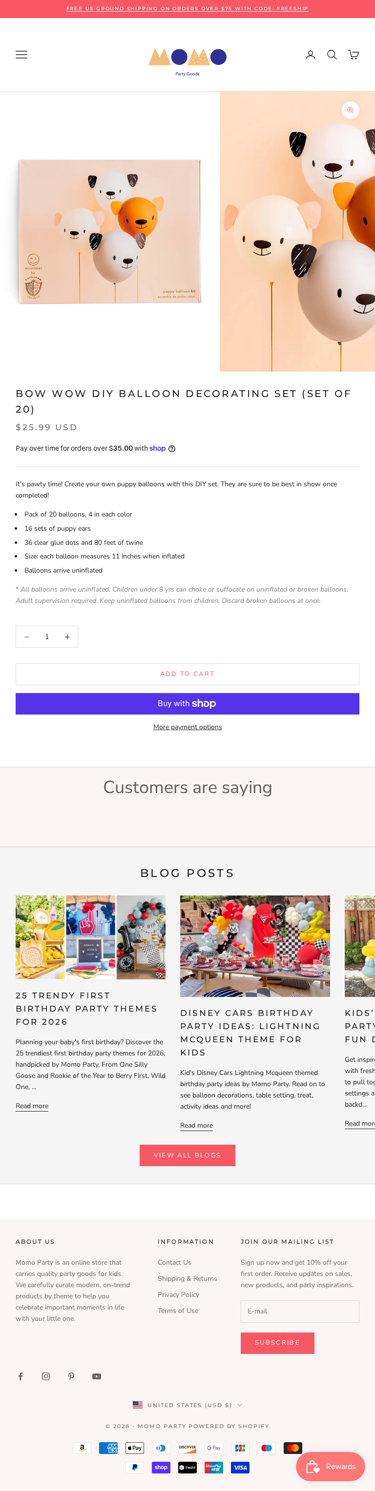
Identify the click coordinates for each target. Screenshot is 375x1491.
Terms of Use (178, 1310)
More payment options (187, 727)
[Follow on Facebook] (20, 1376)
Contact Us (174, 1262)
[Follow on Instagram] (46, 1376)
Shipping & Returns (187, 1278)
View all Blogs (188, 1155)
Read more (32, 1106)
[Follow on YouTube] (97, 1376)
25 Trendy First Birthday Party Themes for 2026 (87, 1009)
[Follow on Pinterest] (71, 1376)
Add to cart (187, 674)
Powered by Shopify (229, 1426)
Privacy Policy (178, 1294)
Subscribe (277, 1342)
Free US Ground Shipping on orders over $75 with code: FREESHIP (187, 8)
